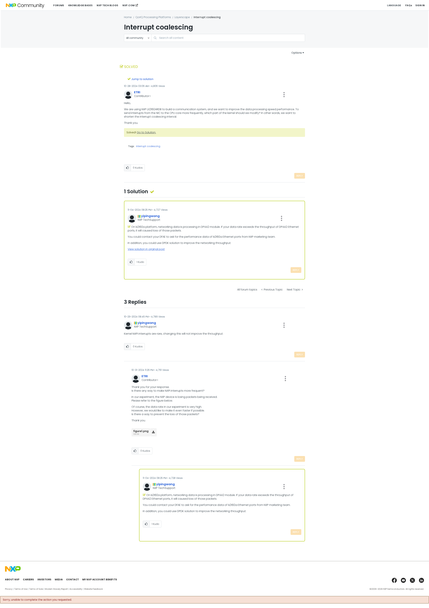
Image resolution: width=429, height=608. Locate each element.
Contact (72, 579)
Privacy (8, 589)
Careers (28, 579)
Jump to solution (142, 79)
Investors (44, 579)
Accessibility (76, 589)
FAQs (408, 5)
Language (394, 5)
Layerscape (182, 17)
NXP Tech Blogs (107, 5)
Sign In (420, 5)
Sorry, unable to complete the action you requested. (37, 600)
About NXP (12, 579)
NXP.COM (128, 5)
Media (59, 579)
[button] (284, 94)
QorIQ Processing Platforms (153, 17)
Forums (58, 5)
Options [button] (296, 53)
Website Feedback (93, 589)
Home (128, 17)
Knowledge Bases (80, 5)
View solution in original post (146, 249)
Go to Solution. (146, 132)
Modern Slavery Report (56, 589)
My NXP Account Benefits (99, 579)
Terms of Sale (36, 589)
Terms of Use (20, 589)
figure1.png (140, 431)
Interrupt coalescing (148, 146)
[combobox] (228, 38)
